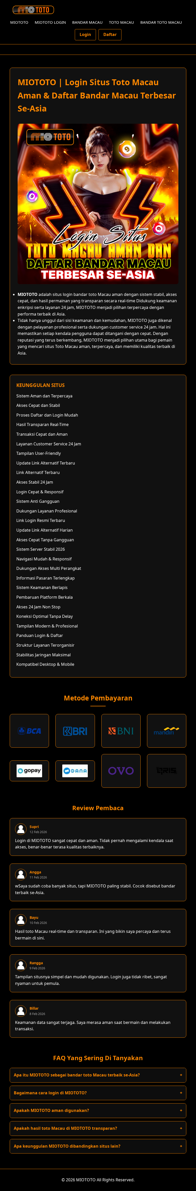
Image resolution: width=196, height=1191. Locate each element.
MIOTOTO (19, 22)
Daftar (110, 34)
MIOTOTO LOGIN (50, 22)
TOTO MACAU (121, 22)
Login (85, 34)
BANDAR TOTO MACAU (161, 22)
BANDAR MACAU (87, 22)
